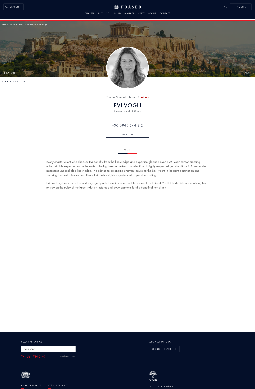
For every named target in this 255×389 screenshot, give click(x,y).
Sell (108, 13)
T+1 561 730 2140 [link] (33, 356)
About (152, 13)
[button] (240, 7)
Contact (165, 13)
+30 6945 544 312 (127, 125)
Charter (90, 13)
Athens (145, 97)
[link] (13, 7)
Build (117, 13)
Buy (100, 13)
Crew (141, 13)
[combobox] (48, 349)
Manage (129, 13)
